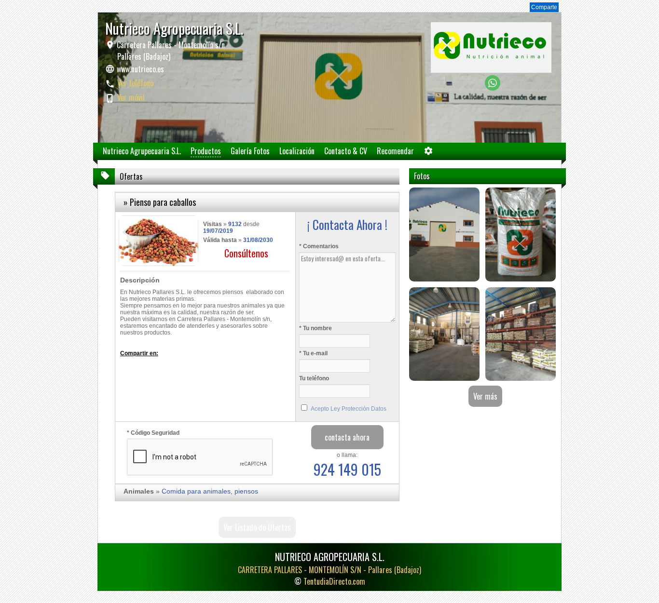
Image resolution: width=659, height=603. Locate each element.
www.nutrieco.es (140, 69)
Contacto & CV (345, 151)
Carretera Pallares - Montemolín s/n (170, 50)
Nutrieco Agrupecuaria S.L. (142, 151)
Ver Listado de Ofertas (257, 527)
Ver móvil (131, 97)
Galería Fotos (250, 151)
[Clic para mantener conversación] (492, 88)
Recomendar (395, 151)
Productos (206, 151)
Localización (297, 151)
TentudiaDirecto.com (334, 581)
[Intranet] (428, 153)
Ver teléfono (135, 83)
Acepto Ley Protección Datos (348, 408)
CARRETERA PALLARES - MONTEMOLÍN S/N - (329, 570)
